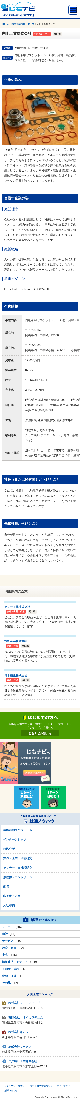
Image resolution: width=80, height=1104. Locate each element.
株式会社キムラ (18, 1032)
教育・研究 (9, 947)
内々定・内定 (12, 896)
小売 (5, 954)
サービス (8, 940)
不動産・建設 (10, 968)
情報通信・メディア (15, 961)
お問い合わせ (11, 1090)
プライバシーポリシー (15, 1086)
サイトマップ (63, 1086)
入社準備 (9, 905)
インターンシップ (14, 839)
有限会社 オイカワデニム (25, 1017)
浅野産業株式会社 (15, 641)
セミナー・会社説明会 (17, 867)
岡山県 (31, 24)
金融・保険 (9, 975)
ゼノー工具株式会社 (17, 606)
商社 (5, 934)
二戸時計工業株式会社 (22, 1061)
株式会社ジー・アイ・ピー (25, 1003)
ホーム (5, 24)
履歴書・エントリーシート (20, 877)
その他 (6, 982)
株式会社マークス (19, 1046)
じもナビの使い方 (40, 733)
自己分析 (9, 848)
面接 (6, 886)
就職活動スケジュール (17, 830)
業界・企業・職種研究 (17, 858)
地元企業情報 (18, 24)
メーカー (8, 927)
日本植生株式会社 (15, 675)
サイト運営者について (41, 1086)
